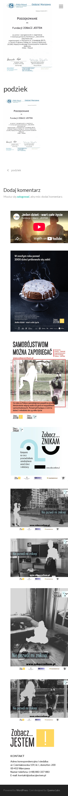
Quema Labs (53, 790)
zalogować (23, 196)
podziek (16, 170)
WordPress (22, 790)
